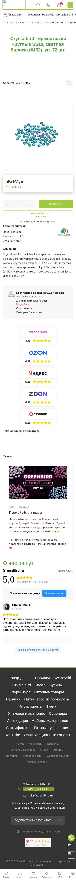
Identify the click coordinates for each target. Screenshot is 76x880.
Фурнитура (21, 692)
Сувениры (58, 713)
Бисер (40, 685)
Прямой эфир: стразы (25, 512)
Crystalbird (21, 685)
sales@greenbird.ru (40, 795)
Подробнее (22, 304)
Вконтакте (20, 773)
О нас (44, 749)
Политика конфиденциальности (41, 832)
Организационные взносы (47, 735)
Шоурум (53, 743)
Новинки (42, 678)
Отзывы (57, 749)
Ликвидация (17, 720)
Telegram (38, 773)
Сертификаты (18, 728)
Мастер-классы (37, 761)
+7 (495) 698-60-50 (39, 789)
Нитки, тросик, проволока (46, 699)
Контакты (11, 755)
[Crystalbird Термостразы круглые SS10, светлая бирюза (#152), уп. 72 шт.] (38, 134)
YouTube (12, 735)
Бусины (56, 685)
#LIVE (20, 743)
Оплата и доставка (23, 749)
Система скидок (58, 755)
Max (29, 773)
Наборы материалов (50, 720)
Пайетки (13, 699)
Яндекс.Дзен (56, 773)
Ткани (51, 706)
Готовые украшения (51, 728)
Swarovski (62, 678)
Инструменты (31, 706)
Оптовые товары (49, 692)
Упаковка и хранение (26, 713)
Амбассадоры (32, 755)
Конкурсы (35, 743)
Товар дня (18, 678)
